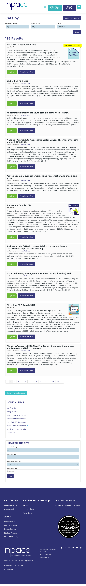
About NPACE (9, 521)
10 (44, 382)
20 (58, 382)
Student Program (10, 533)
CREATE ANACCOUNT (55, 8)
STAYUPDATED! (69, 8)
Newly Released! (13, 412)
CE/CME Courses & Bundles (17, 415)
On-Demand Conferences (16, 418)
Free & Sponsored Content (17, 425)
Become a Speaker (11, 525)
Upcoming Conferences (16, 393)
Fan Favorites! (12, 408)
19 (53, 382)
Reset (77, 32)
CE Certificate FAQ (11, 537)
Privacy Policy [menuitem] (8, 565)
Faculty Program (10, 529)
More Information (26, 72)
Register (12, 72)
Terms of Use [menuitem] (18, 565)
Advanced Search (72, 18)
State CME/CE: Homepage (16, 422)
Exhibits (26, 505)
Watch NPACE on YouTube (16, 429)
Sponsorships (28, 509)
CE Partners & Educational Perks (67, 505)
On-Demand (9, 509)
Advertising (27, 513)
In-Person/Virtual (10, 505)
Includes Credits (25, 84)
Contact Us (11, 433)
